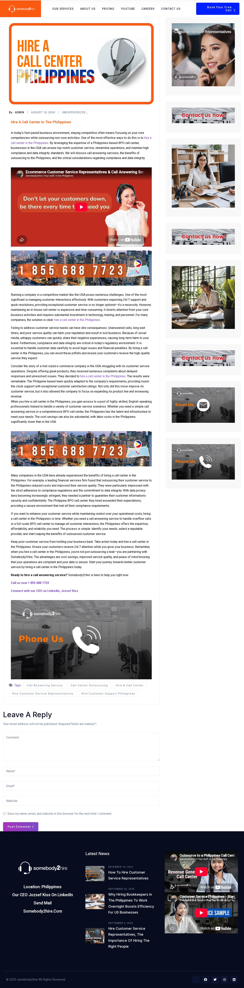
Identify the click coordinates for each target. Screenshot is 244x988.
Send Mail (43, 903)
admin (19, 112)
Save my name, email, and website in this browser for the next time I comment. (59, 813)
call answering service (45, 685)
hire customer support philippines (108, 693)
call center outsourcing (89, 685)
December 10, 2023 (120, 867)
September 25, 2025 (121, 889)
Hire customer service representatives (43, 693)
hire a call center (130, 685)
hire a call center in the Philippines (77, 320)
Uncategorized (74, 112)
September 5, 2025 (120, 923)
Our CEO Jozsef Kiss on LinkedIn (42, 894)
